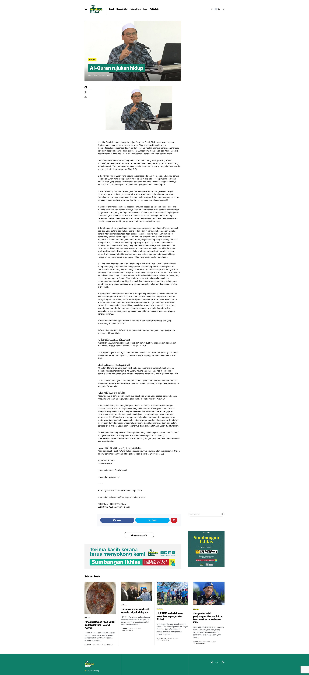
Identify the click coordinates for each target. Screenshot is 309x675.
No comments (108, 644)
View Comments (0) (139, 535)
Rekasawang (94, 671)
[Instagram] (223, 662)
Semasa (92, 59)
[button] (85, 8)
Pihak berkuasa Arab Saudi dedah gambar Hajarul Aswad (99, 624)
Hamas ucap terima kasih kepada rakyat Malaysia (135, 611)
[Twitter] (217, 662)
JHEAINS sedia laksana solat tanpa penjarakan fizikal (170, 616)
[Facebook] (212, 662)
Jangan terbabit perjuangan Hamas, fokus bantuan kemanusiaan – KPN (207, 618)
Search (222, 514)
